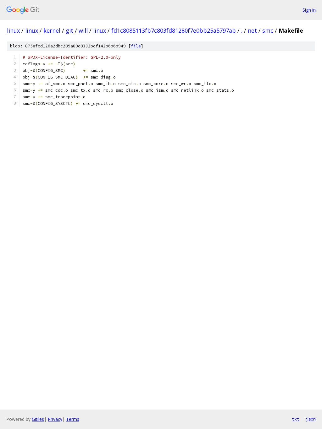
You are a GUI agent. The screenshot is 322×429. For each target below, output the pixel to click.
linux (13, 30)
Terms (72, 419)
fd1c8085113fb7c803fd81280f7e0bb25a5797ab (173, 30)
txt (295, 419)
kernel (51, 30)
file (136, 46)
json (311, 419)
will (83, 30)
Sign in (309, 10)
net (252, 30)
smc (267, 30)
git (69, 30)
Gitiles (38, 419)
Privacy (55, 419)
